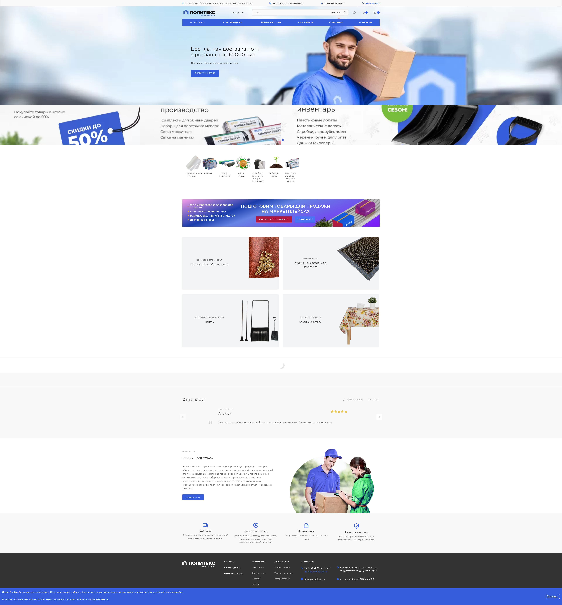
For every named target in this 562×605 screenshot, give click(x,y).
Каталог (229, 561)
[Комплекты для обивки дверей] (254, 263)
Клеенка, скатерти (310, 322)
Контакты (307, 561)
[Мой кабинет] (354, 13)
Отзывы (256, 584)
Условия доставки (283, 573)
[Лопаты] (254, 320)
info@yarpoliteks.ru (315, 579)
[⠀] (70, 125)
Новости (256, 578)
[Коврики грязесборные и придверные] (355, 263)
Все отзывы (374, 400)
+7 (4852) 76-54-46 (333, 3)
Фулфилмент (258, 573)
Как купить (281, 561)
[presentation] (183, 417)
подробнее (305, 219)
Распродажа (232, 567)
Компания (259, 561)
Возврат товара (282, 578)
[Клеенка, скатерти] (355, 320)
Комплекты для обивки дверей (209, 264)
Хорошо (552, 596)
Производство (233, 573)
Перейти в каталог (205, 75)
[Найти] (344, 12)
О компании (258, 567)
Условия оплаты (282, 567)
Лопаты (209, 322)
